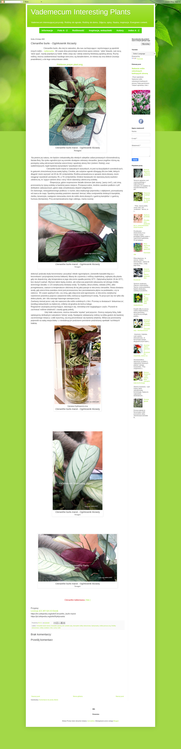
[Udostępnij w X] (59, 623)
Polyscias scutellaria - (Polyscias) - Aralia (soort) (147, 197)
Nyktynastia (95, 625)
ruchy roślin (57, 628)
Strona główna (78, 696)
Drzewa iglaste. (146, 400)
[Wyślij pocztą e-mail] (55, 623)
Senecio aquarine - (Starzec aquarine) (147, 172)
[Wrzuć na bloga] (57, 623)
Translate (140, 59)
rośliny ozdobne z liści (46, 628)
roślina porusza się (105, 625)
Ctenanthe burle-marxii (43, 625)
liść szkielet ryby (67, 625)
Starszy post (120, 696)
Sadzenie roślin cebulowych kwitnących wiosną (140, 70)
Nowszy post (35, 696)
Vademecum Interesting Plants (81, 12)
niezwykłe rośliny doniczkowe (82, 625)
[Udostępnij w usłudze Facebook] (62, 623)
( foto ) (87, 600)
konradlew (91, 721)
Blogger (116, 721)
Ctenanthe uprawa (56, 625)
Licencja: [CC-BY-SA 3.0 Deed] (44, 611)
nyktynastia (49, 51)
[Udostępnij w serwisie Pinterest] (64, 623)
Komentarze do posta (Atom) (48, 700)
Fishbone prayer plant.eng (70, 64)
